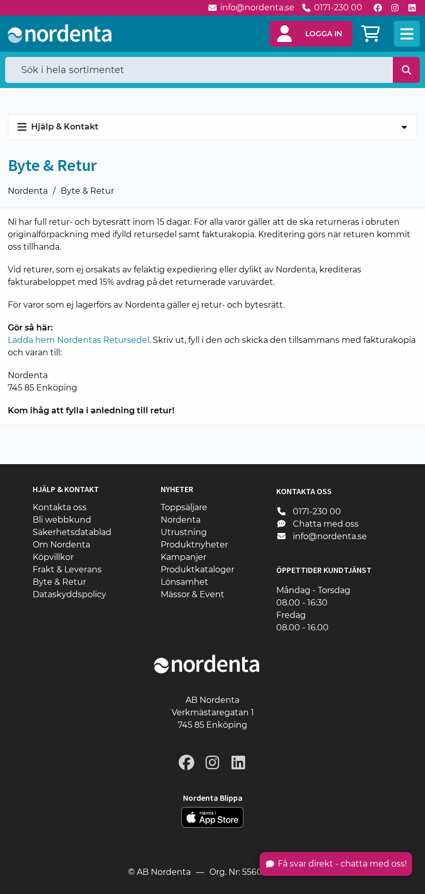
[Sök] (406, 70)
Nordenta (28, 191)
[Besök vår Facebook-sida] (378, 8)
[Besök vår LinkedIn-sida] (412, 8)
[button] (311, 34)
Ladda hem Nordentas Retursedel (78, 340)
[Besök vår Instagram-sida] (395, 8)
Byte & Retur (87, 191)
